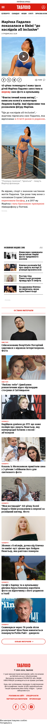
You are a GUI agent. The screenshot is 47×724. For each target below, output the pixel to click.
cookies (23, 720)
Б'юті (31, 14)
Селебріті (5, 14)
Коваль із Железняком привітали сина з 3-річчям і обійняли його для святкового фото (23, 469)
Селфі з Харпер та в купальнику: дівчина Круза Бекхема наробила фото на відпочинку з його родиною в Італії (23, 589)
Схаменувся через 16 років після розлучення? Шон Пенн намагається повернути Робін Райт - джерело (22, 630)
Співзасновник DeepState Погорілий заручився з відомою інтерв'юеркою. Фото (23, 348)
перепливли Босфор (13, 200)
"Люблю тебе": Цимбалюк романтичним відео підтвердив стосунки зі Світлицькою (20, 387)
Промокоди (35, 699)
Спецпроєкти (32, 696)
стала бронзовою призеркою (27, 203)
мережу (6, 91)
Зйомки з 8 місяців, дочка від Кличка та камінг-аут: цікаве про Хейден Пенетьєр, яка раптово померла (23, 548)
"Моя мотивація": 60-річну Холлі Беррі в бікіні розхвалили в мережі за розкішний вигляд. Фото (23, 509)
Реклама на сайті (16, 696)
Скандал (15, 14)
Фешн (24, 14)
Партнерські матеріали (17, 699)
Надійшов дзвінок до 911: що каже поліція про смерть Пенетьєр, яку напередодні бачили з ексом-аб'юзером (21, 428)
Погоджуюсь (6, 723)
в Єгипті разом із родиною (29, 118)
